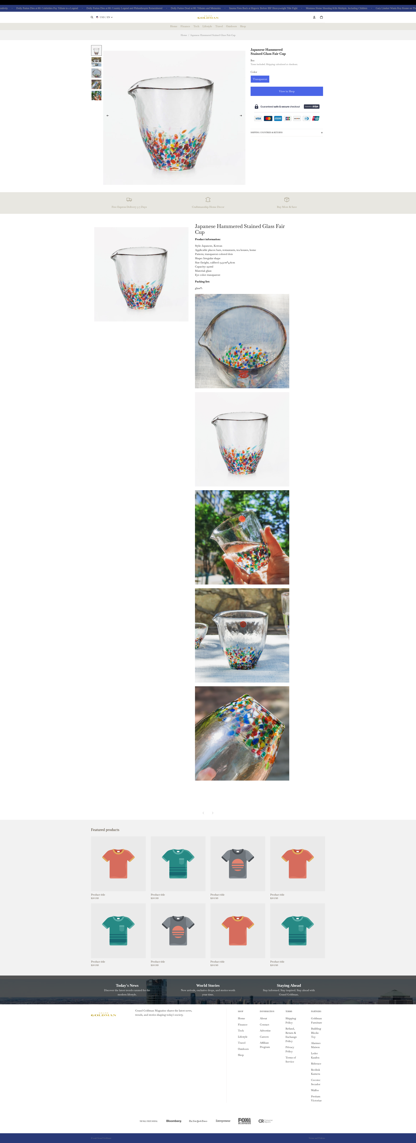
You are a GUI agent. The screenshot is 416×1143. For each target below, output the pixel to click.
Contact (264, 1024)
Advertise (265, 1030)
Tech (241, 1030)
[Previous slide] (106, 116)
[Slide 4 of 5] (96, 84)
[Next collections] (212, 813)
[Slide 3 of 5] (96, 73)
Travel (241, 1042)
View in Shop (287, 91)
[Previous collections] (203, 813)
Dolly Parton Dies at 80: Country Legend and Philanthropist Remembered (96, 8)
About (263, 1018)
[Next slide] (241, 116)
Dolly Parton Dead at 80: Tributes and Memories (167, 8)
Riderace (316, 1063)
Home (184, 35)
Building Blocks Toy (316, 1033)
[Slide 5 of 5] (96, 95)
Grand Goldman (104, 1138)
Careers (264, 1036)
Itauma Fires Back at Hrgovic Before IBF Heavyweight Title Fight (234, 8)
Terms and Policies (317, 1138)
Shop (241, 1055)
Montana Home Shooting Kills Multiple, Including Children (307, 8)
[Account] (314, 17)
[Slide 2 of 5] (96, 62)
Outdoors (243, 1049)
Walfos (315, 1090)
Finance (242, 1024)
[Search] (92, 17)
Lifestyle (242, 1036)
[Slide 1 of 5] (96, 50)
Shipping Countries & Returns (267, 132)
